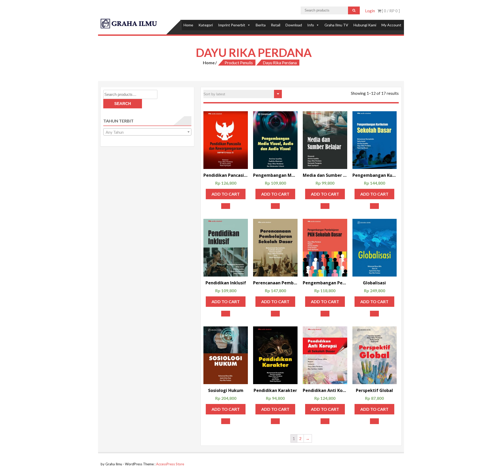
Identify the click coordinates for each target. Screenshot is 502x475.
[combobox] (147, 132)
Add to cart (226, 193)
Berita (261, 25)
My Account (391, 25)
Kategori (205, 25)
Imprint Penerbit (231, 25)
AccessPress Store (170, 464)
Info (310, 25)
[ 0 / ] (390, 10)
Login (370, 10)
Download (294, 25)
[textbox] (147, 132)
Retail (275, 25)
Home (188, 25)
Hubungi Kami (364, 25)
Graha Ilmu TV (336, 25)
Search (122, 103)
